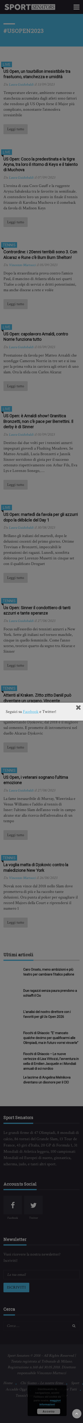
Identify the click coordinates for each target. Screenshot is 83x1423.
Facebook (31, 711)
